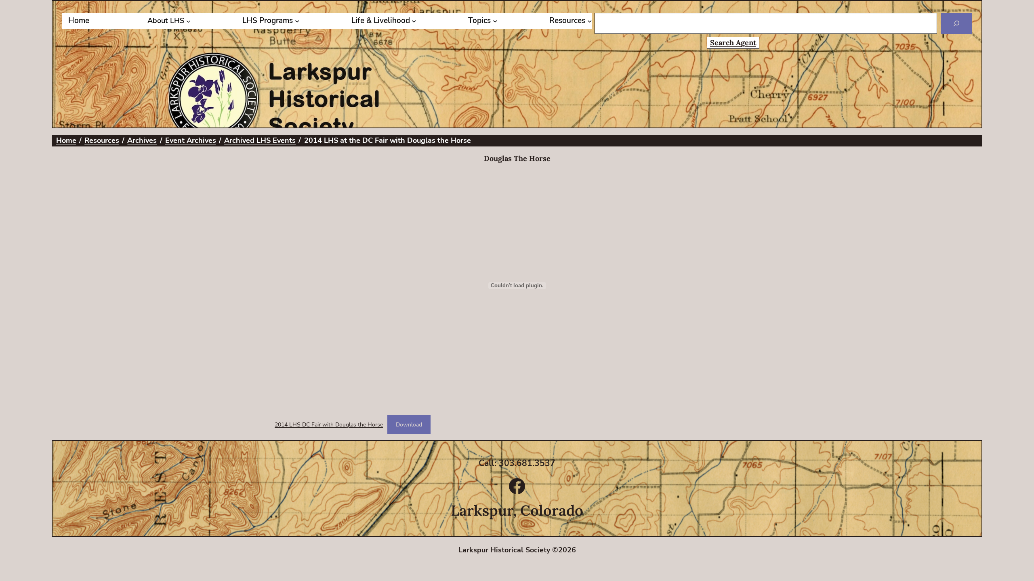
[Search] (956, 23)
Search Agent (733, 42)
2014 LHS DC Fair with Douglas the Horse (329, 424)
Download (409, 424)
